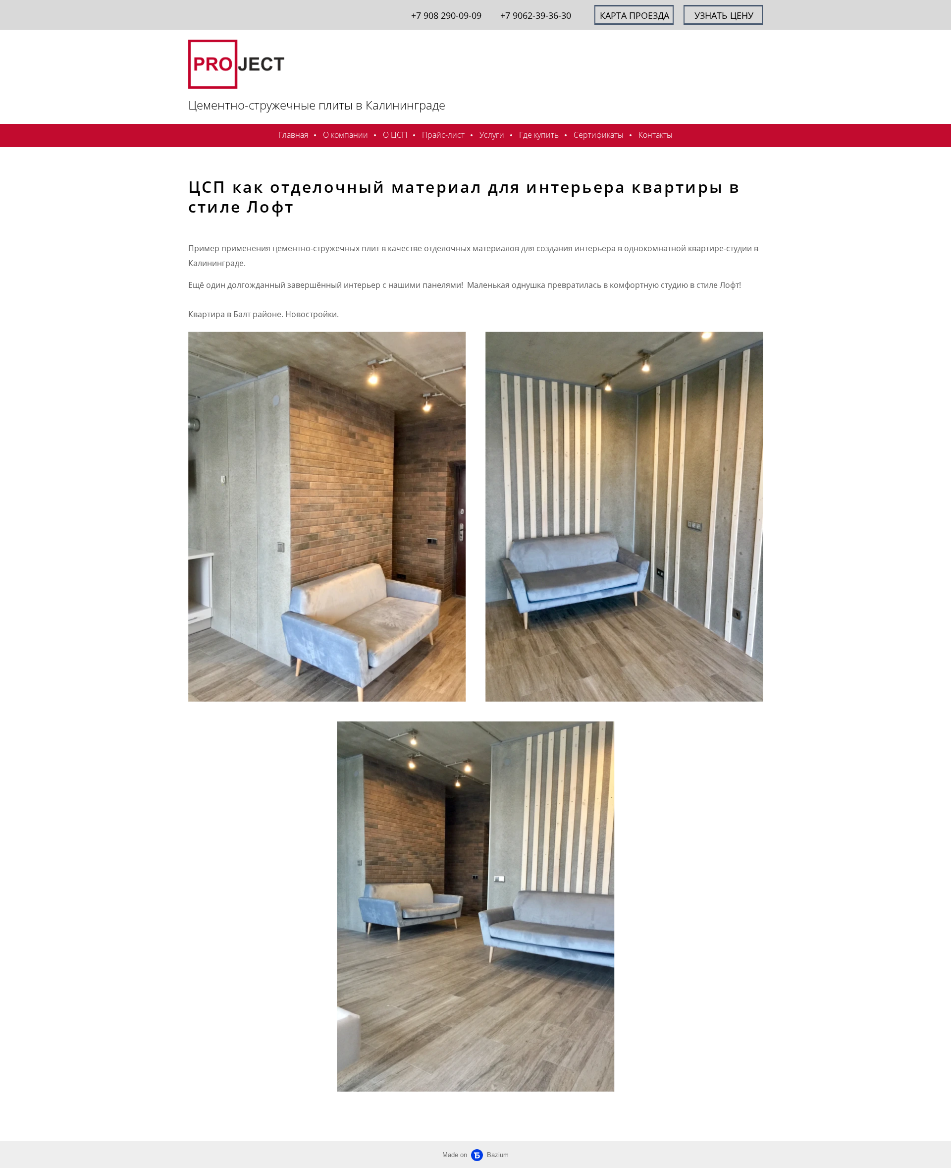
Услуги (491, 134)
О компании (345, 134)
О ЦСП (395, 134)
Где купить (539, 134)
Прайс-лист (443, 134)
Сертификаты (599, 134)
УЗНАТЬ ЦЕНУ (723, 15)
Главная (293, 134)
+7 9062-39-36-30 (535, 15)
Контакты (655, 134)
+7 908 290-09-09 (446, 15)
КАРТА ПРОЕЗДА (634, 15)
